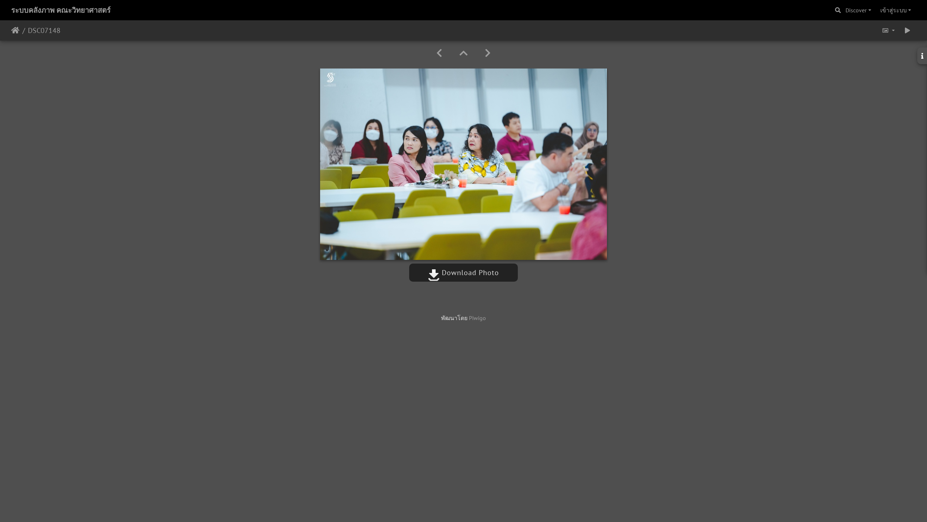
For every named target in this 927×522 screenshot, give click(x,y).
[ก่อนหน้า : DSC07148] (439, 53)
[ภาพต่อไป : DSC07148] (487, 53)
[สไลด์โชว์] (907, 30)
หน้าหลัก (15, 30)
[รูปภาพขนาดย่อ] (463, 53)
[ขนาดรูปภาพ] (888, 30)
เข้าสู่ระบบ (893, 10)
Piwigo (477, 318)
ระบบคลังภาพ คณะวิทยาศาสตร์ (61, 10)
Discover (856, 10)
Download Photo (469, 272)
